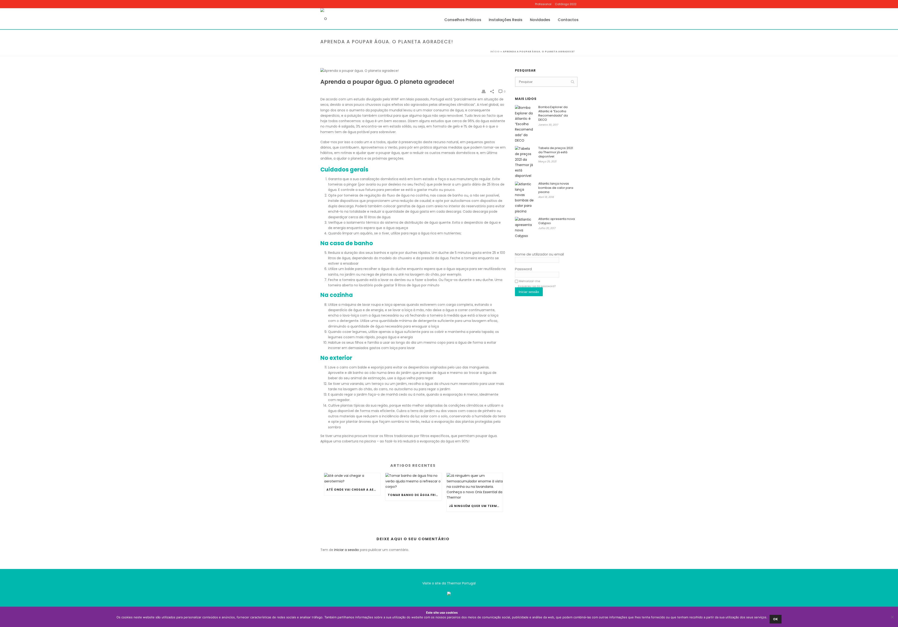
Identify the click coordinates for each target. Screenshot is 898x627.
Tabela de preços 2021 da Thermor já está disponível (555, 152)
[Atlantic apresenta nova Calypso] (524, 228)
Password (523, 268)
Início (495, 51)
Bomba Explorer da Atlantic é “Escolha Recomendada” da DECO (553, 113)
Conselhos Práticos (462, 19)
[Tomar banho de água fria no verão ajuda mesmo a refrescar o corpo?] (413, 481)
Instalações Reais (505, 19)
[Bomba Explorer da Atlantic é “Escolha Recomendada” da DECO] (524, 124)
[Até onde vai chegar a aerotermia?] (352, 478)
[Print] (483, 91)
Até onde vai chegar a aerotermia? (353, 490)
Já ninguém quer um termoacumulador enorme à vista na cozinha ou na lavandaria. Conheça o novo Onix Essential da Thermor (476, 506)
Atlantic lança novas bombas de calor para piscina (555, 188)
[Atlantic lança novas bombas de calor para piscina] (524, 198)
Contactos (568, 19)
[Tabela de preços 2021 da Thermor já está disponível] (524, 162)
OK (775, 619)
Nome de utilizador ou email (539, 254)
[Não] (892, 617)
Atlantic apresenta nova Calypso (556, 221)
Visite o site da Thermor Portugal (449, 583)
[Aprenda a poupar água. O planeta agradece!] (413, 70)
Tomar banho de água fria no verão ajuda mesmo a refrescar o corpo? (415, 495)
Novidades (540, 19)
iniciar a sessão (346, 549)
